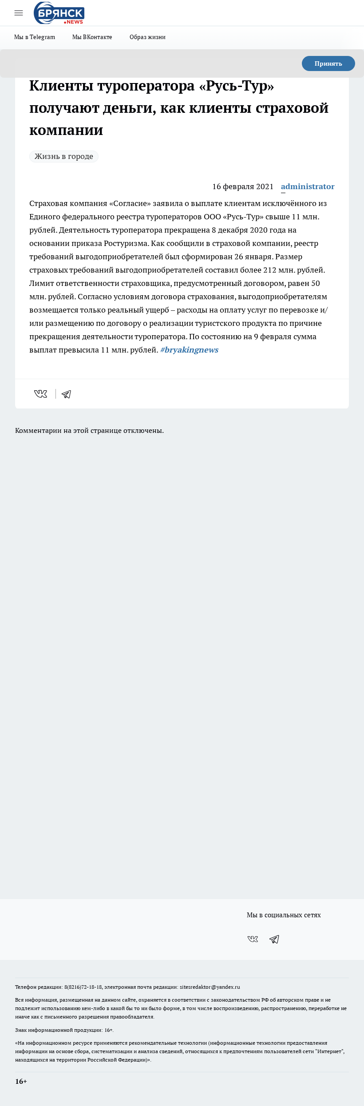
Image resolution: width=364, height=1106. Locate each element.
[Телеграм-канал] (275, 939)
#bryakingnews (189, 350)
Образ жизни (148, 37)
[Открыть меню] (18, 13)
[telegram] (69, 394)
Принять (328, 63)
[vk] (41, 394)
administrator (308, 186)
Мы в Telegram (34, 37)
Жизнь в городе (64, 156)
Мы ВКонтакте (92, 37)
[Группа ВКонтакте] (252, 939)
